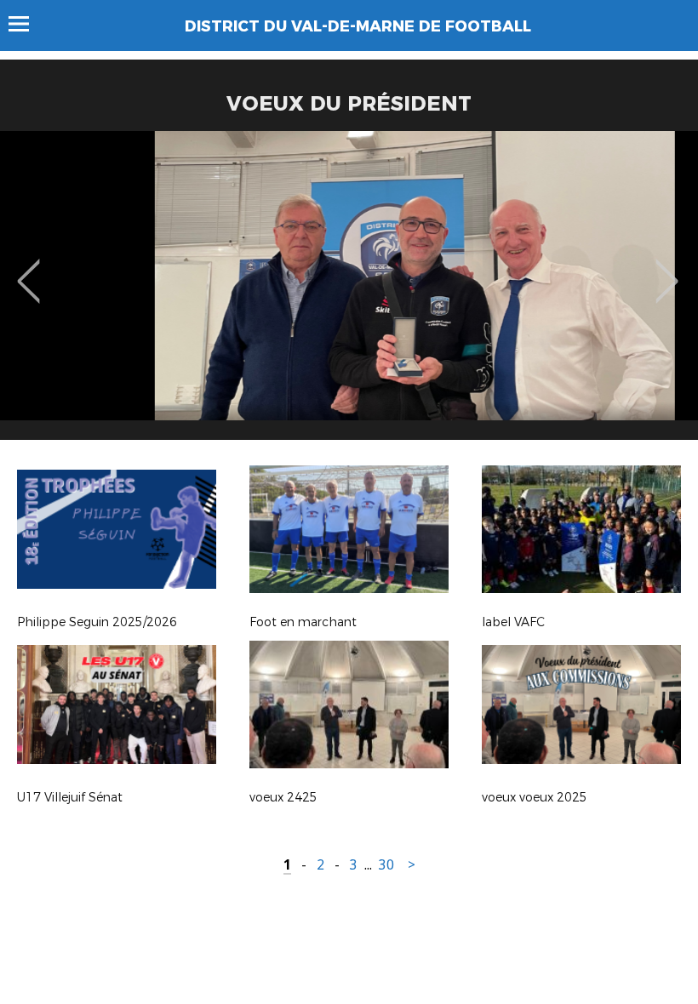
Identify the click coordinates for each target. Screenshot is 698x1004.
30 (386, 865)
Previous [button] (28, 269)
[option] (349, 292)
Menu (27, 24)
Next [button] (667, 269)
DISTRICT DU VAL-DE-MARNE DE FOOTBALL (358, 26)
